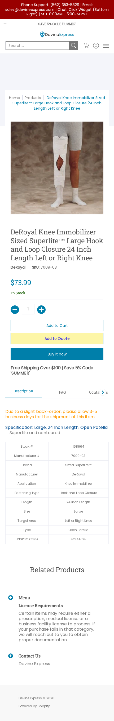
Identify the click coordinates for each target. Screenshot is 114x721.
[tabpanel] (57, 473)
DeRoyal (18, 267)
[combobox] (37, 45)
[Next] (103, 392)
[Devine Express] (57, 35)
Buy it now (57, 354)
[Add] (41, 309)
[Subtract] (15, 309)
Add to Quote (57, 338)
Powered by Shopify (34, 706)
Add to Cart (57, 325)
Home (14, 97)
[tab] (23, 392)
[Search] (73, 45)
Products (33, 97)
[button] (86, 45)
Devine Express (30, 698)
